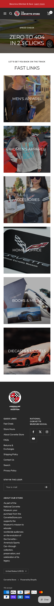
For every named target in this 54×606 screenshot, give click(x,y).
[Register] (46, 487)
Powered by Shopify (28, 580)
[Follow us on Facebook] (33, 432)
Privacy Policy (10, 470)
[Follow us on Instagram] (47, 432)
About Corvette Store (14, 434)
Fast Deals (8, 423)
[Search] (10, 13)
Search (7, 465)
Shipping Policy (11, 454)
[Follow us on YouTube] (33, 438)
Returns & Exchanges (9, 447)
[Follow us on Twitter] (40, 432)
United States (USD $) (15, 571)
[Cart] (48, 13)
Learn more (39, 4)
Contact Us (9, 459)
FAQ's (6, 440)
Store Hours (9, 429)
